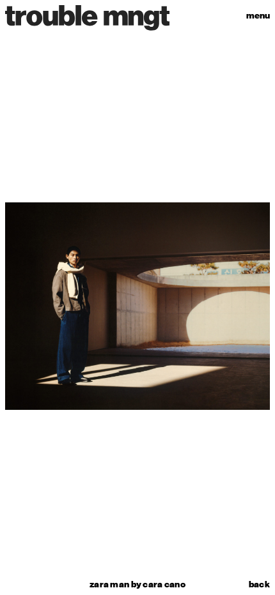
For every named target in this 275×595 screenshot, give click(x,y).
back (259, 585)
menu (258, 15)
